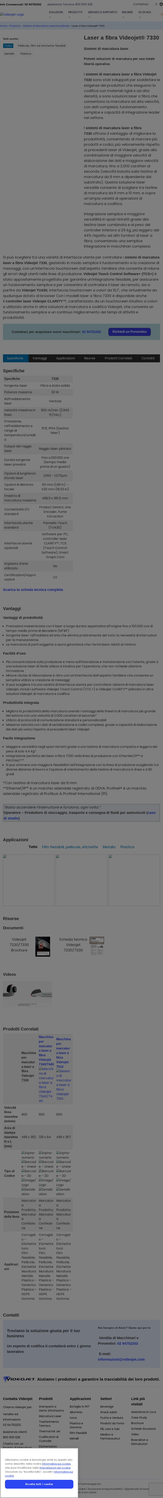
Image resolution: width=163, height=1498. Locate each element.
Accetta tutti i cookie (39, 1484)
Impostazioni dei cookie (55, 1468)
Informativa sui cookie (56, 1464)
